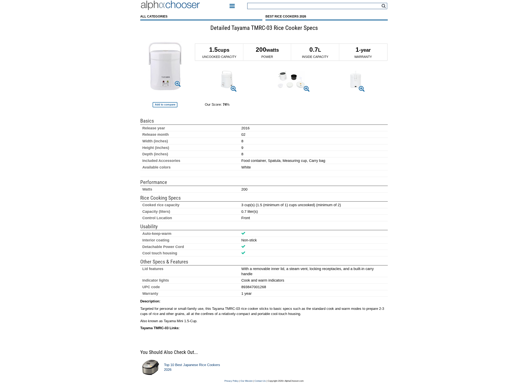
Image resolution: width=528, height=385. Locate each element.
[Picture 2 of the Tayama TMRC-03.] (291, 80)
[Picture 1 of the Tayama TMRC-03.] (227, 80)
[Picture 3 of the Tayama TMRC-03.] (355, 80)
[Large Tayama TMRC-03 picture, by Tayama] (165, 66)
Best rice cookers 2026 (285, 16)
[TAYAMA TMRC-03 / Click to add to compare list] (165, 104)
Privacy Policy (231, 381)
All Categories (153, 16)
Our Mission (246, 381)
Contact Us (260, 381)
